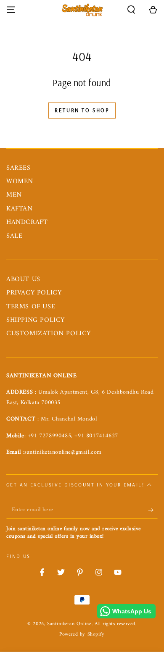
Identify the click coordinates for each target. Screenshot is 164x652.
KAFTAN (19, 209)
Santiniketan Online (69, 624)
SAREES (18, 168)
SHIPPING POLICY (35, 320)
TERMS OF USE (30, 307)
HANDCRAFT (27, 222)
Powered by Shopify (82, 635)
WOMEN (19, 181)
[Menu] (11, 10)
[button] (131, 10)
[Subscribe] (153, 510)
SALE (14, 236)
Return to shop (82, 110)
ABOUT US (23, 279)
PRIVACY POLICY (33, 293)
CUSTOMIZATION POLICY (48, 333)
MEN (14, 195)
